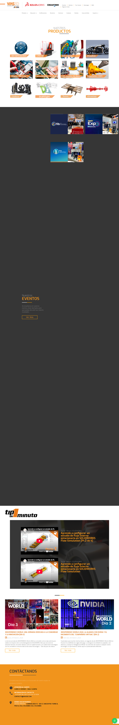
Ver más (12, 650)
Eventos (64, 5)
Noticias (70, 5)
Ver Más (29, 317)
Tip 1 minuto (78, 5)
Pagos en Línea (65, 7)
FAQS (93, 5)
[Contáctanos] (114, 720)
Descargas (86, 5)
